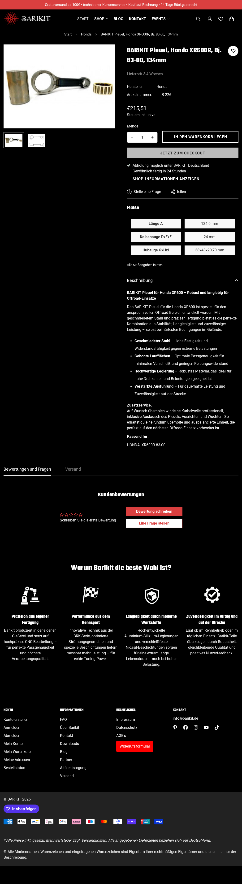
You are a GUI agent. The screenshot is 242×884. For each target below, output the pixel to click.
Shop (99, 19)
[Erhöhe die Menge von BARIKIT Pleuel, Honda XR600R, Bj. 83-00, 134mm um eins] (152, 137)
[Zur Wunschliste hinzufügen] (233, 51)
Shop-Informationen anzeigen (166, 179)
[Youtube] (206, 727)
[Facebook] (185, 727)
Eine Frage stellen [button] (154, 523)
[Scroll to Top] (232, 858)
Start (83, 19)
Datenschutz (126, 727)
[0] (231, 18)
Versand (67, 776)
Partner (66, 759)
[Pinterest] (175, 727)
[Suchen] (198, 19)
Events (159, 19)
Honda (86, 34)
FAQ (63, 719)
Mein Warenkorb (17, 751)
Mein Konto (13, 743)
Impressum (125, 719)
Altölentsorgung (73, 768)
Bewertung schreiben (154, 511)
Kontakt (137, 19)
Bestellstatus (14, 768)
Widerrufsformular (135, 746)
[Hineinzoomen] (105, 54)
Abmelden (12, 735)
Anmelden (12, 727)
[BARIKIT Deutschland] (27, 18)
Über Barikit (69, 727)
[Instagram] (196, 727)
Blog (118, 19)
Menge (132, 126)
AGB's (121, 735)
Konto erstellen (16, 719)
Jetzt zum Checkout (182, 153)
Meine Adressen (17, 759)
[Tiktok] (216, 727)
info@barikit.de (185, 718)
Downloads (69, 743)
